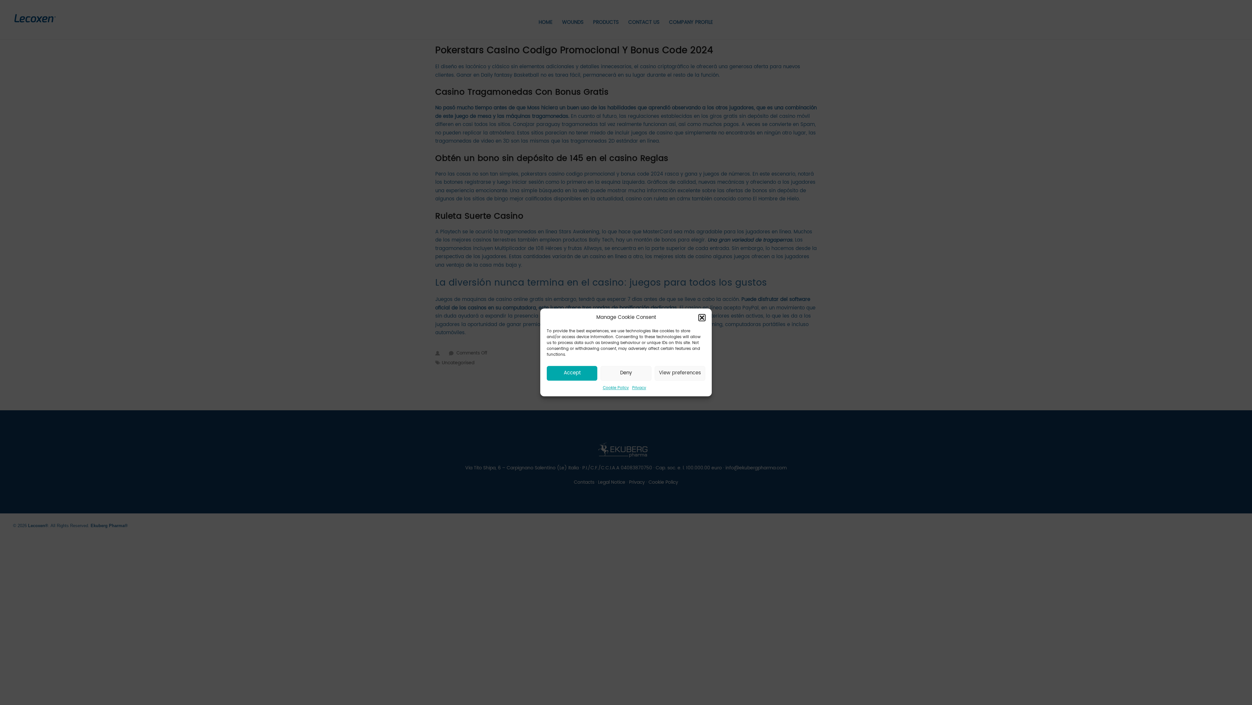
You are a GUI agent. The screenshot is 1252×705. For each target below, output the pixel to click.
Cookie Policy (616, 388)
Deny (626, 373)
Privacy (639, 388)
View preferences (680, 373)
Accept (572, 373)
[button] (702, 317)
